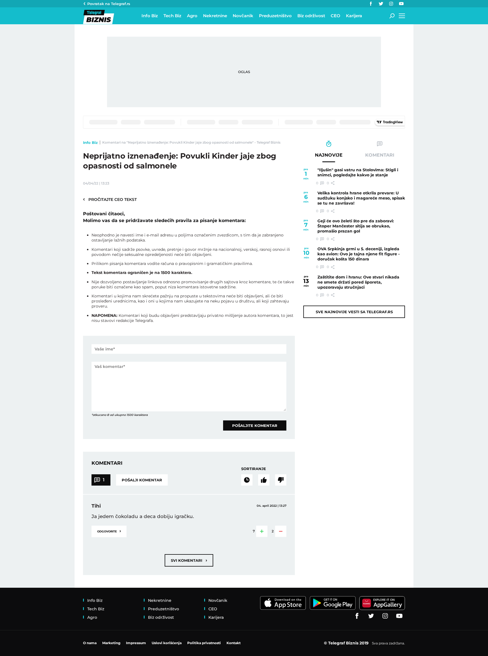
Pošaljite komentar (254, 425)
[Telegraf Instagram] (391, 3)
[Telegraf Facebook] (370, 3)
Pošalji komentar (142, 480)
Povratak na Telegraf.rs (108, 3)
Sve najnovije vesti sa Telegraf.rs (354, 312)
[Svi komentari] (246, 480)
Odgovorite (109, 531)
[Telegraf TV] (401, 3)
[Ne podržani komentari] (280, 480)
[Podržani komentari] (263, 480)
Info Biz (90, 142)
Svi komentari (189, 560)
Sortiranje (253, 468)
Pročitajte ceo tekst (110, 199)
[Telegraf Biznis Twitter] (381, 3)
